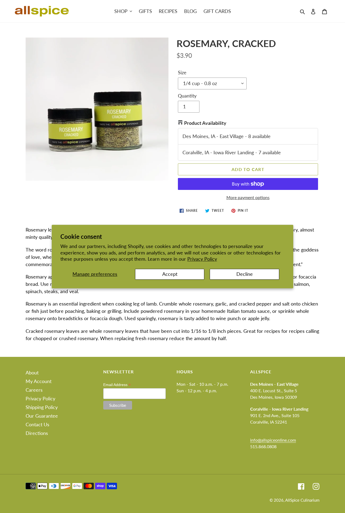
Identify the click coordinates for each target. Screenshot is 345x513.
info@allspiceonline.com (273, 439)
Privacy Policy (202, 259)
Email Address (117, 384)
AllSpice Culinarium (302, 500)
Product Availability (205, 123)
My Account (38, 381)
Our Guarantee (42, 416)
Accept (169, 274)
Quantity (187, 96)
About (32, 372)
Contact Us (37, 424)
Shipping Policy (42, 407)
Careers (34, 390)
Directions (37, 433)
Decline (244, 274)
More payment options (248, 197)
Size (182, 72)
